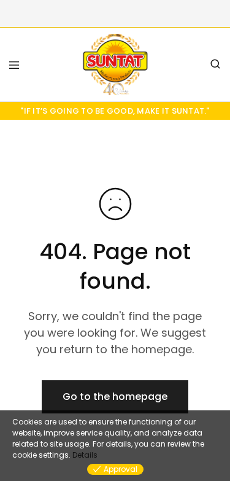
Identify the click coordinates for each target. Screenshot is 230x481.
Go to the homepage (115, 396)
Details (85, 455)
